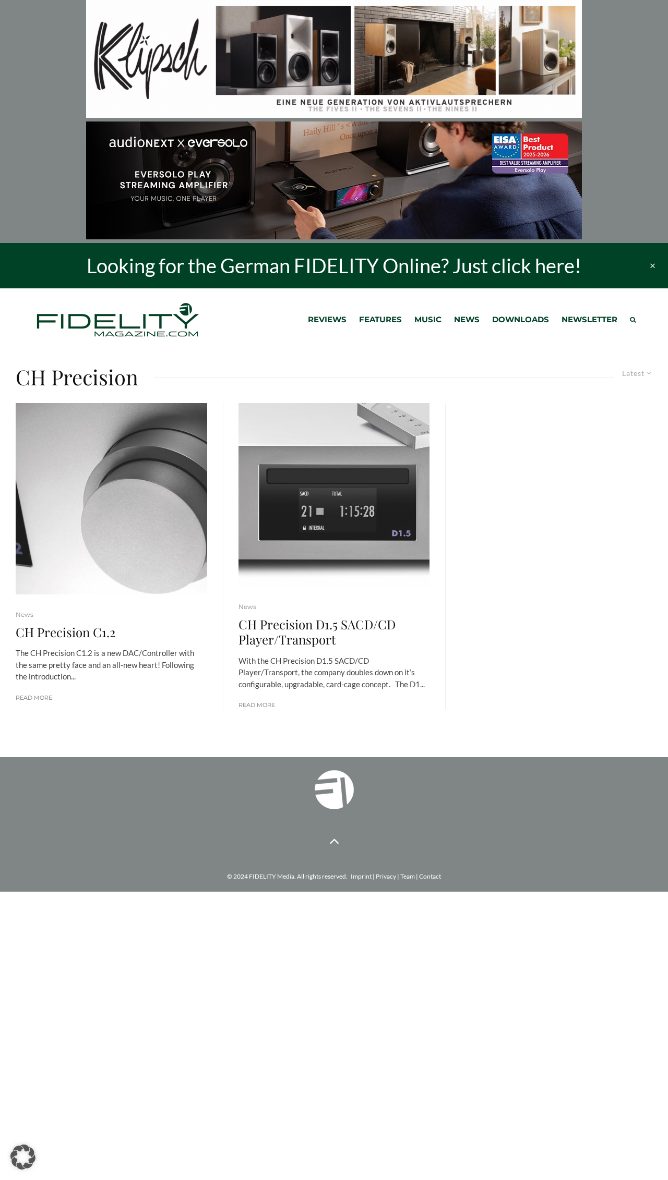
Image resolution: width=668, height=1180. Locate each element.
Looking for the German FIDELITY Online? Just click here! (334, 265)
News (467, 319)
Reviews (327, 319)
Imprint (361, 876)
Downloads (520, 319)
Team (407, 876)
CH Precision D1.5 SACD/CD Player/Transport (317, 632)
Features (380, 319)
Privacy (386, 876)
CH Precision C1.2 (66, 632)
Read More (34, 697)
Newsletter (589, 319)
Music (428, 319)
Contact (430, 876)
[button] (23, 1157)
